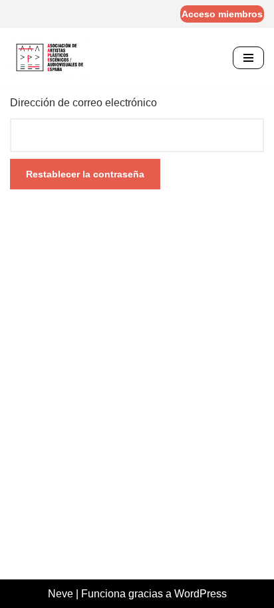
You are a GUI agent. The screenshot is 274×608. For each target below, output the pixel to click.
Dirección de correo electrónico (83, 102)
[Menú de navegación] (248, 58)
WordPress (200, 593)
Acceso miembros (222, 14)
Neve (60, 593)
